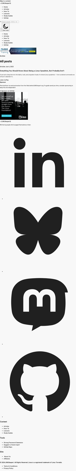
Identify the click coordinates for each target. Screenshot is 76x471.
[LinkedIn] (40, 199)
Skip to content (5, 1)
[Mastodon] (40, 344)
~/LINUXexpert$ (5, 3)
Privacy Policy (8, 468)
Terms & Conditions (10, 466)
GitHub (6, 18)
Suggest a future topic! (12, 445)
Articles (6, 9)
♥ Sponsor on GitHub (7, 91)
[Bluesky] (40, 271)
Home (6, 7)
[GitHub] (40, 417)
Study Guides (8, 16)
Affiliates (7, 459)
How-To (6, 11)
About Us (7, 456)
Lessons (7, 13)
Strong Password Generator (13, 442)
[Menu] (1, 29)
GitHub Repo (8, 447)
